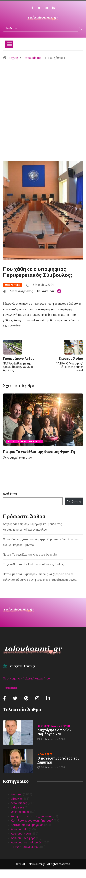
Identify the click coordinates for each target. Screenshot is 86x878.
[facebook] (32, 8)
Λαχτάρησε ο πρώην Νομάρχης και (54, 732)
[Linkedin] (53, 8)
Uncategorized (20, 811)
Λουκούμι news (21, 833)
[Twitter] (39, 8)
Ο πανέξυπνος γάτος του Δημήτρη (58, 760)
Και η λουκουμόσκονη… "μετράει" (32, 820)
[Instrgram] (46, 8)
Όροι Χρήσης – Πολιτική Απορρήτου (26, 678)
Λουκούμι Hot (19, 829)
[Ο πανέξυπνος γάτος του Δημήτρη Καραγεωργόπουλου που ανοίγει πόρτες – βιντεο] (18, 761)
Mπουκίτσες (33, 57)
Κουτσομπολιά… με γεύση (27, 825)
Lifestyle (16, 798)
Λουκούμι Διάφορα (23, 838)
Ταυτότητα (10, 687)
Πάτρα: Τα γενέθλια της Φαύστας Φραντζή (39, 452)
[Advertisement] (43, 120)
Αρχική (13, 57)
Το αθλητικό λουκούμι (25, 846)
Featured (16, 794)
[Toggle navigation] (9, 44)
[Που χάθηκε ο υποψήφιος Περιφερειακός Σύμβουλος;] (60, 291)
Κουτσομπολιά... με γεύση (24, 441)
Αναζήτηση (10, 493)
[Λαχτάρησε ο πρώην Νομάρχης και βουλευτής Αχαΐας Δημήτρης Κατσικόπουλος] (18, 732)
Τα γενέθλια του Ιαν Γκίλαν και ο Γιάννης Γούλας (33, 564)
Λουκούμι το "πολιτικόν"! (27, 842)
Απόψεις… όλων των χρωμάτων (31, 816)
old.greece (17, 807)
